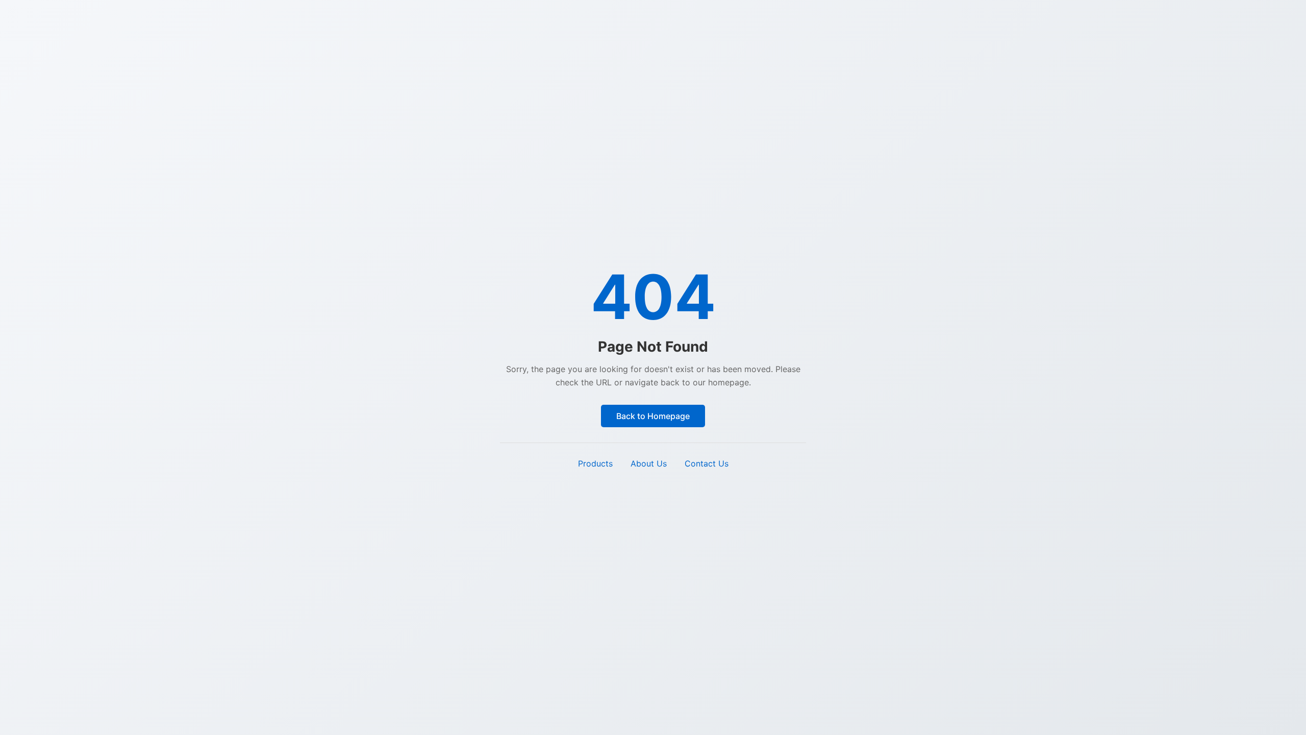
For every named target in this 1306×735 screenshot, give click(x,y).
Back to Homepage (653, 416)
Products (595, 463)
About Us (649, 463)
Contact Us (707, 463)
